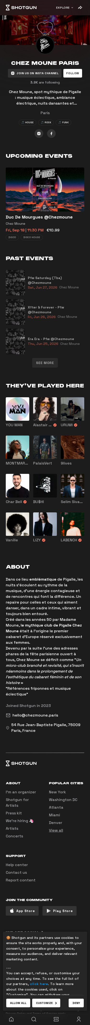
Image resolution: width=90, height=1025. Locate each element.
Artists (12, 828)
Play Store (63, 911)
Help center (17, 864)
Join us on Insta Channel (38, 73)
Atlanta (56, 807)
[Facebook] (51, 133)
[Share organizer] (80, 7)
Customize (44, 1003)
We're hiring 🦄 (20, 820)
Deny (76, 1003)
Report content (21, 880)
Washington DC (63, 799)
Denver (55, 822)
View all (56, 830)
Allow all (18, 1003)
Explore (63, 8)
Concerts (14, 836)
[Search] (34, 1019)
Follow (72, 73)
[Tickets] (56, 1019)
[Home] (21, 8)
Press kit (14, 813)
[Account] (78, 1019)
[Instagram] (39, 133)
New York (57, 792)
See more (45, 363)
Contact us (16, 872)
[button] (72, 73)
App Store (25, 911)
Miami (54, 815)
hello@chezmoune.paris (35, 715)
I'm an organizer (21, 792)
